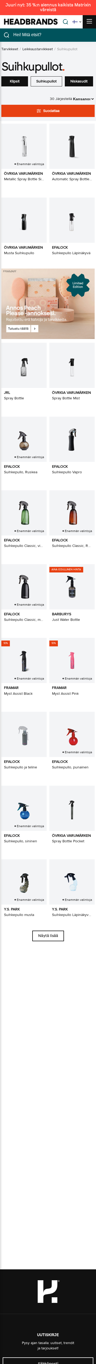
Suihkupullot (46, 81)
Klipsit (14, 81)
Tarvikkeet (9, 49)
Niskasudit (78, 81)
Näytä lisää (48, 936)
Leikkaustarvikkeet (37, 49)
